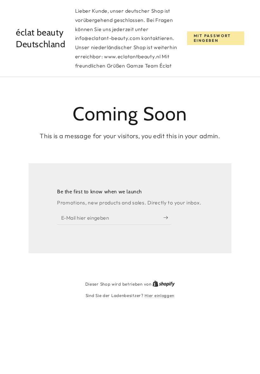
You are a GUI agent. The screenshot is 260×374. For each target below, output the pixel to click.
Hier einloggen (159, 295)
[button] (215, 38)
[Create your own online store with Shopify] (164, 284)
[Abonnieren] (167, 217)
